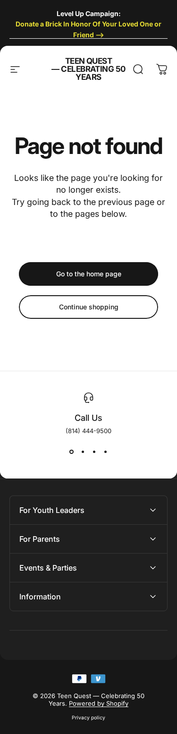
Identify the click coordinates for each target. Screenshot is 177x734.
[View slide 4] (105, 451)
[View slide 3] (94, 451)
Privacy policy (88, 718)
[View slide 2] (83, 451)
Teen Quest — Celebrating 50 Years (88, 69)
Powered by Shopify (98, 703)
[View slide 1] (71, 451)
